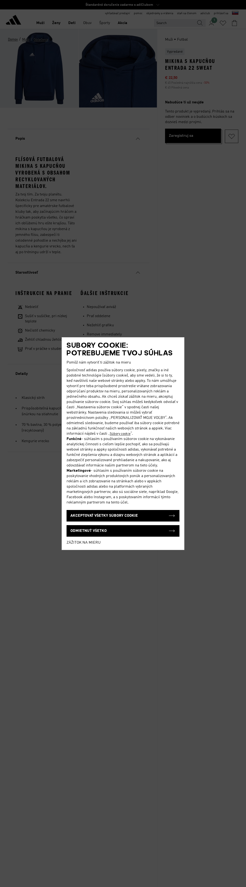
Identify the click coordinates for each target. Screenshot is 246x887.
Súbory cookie (120, 433)
